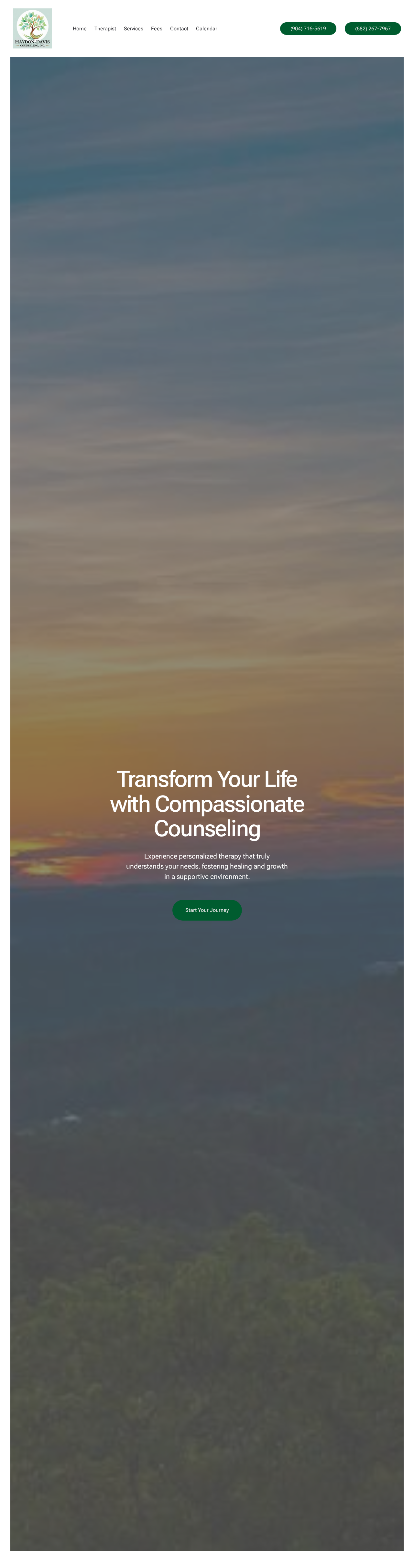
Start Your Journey (207, 910)
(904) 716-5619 (308, 29)
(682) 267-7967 (373, 29)
